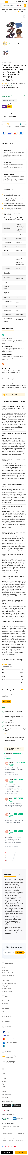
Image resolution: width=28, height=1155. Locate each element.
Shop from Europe (19, 1133)
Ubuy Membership (7, 991)
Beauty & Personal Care (15, 9)
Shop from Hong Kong (8, 1129)
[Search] (25, 5)
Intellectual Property (8, 975)
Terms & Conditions (8, 1140)
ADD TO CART (7, 1152)
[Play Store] (16, 1106)
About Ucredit (6, 1014)
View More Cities (7, 1094)
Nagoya (4, 1081)
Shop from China (18, 1131)
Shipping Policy (6, 986)
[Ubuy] (6, 1)
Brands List (5, 1003)
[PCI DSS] (5, 1119)
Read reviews (7, 758)
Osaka (4, 1078)
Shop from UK (16, 1126)
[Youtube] (9, 1146)
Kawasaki (4, 1091)
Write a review (6, 701)
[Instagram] (6, 1146)
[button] (16, 2)
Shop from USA (7, 1126)
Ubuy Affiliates (6, 1021)
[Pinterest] (15, 1146)
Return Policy (5, 1008)
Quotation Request (7, 973)
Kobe (3, 1086)
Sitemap (4, 978)
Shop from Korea (7, 1131)
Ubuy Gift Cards (6, 1016)
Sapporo (4, 1084)
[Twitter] (12, 1146)
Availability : (5, 86)
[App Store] (6, 1106)
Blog (3, 1019)
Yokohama (5, 1076)
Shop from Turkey (7, 1133)
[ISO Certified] (17, 1119)
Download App (6, 1001)
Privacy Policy (19, 1140)
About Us (4, 967)
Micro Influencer (6, 988)
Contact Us (5, 970)
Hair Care (24, 9)
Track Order (5, 980)
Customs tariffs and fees (9, 983)
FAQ (3, 1011)
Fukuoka (4, 1089)
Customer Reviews (7, 1006)
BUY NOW (21, 1152)
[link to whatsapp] (9, 44)
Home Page (5, 9)
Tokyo (3, 1073)
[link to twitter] (18, 44)
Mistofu (4, 12)
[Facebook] (3, 1146)
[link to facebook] (14, 44)
